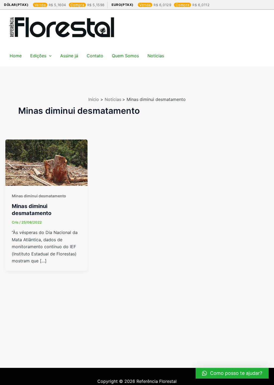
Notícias (155, 55)
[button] (232, 373)
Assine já (69, 55)
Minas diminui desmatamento (39, 196)
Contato (95, 55)
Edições (38, 55)
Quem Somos (125, 55)
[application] (49, 55)
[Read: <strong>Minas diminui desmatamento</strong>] (46, 162)
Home (16, 55)
